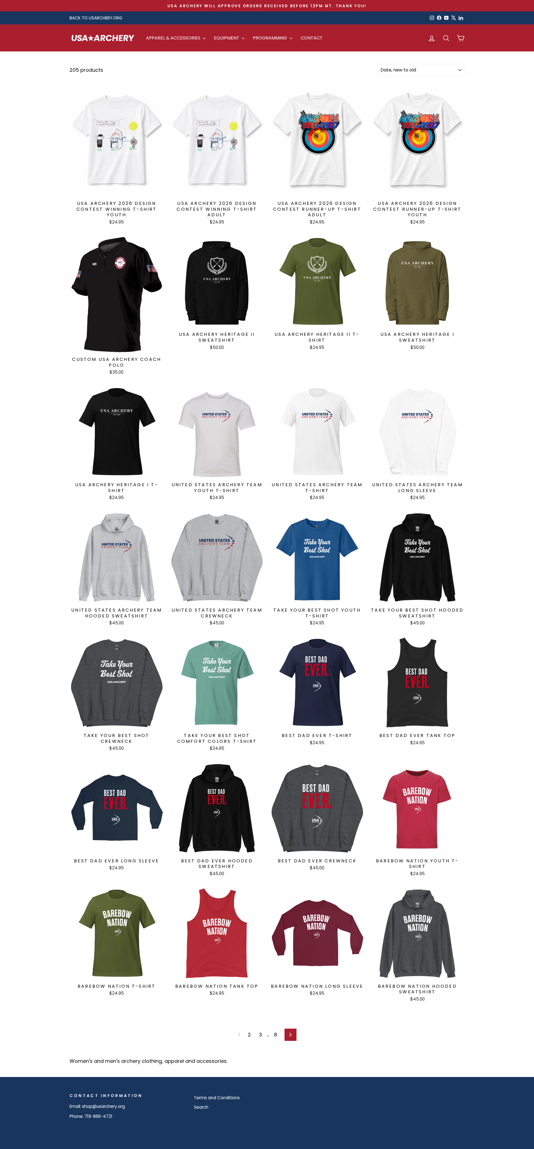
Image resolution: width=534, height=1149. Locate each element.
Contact (312, 38)
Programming (270, 38)
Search (201, 1107)
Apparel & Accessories (173, 38)
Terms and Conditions (217, 1098)
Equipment (227, 38)
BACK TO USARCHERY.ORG (96, 18)
